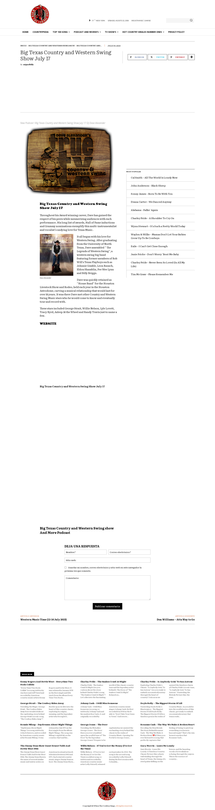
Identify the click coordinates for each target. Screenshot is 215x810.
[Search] (191, 20)
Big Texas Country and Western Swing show (52, 45)
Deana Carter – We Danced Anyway (151, 201)
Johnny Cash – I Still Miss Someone (99, 703)
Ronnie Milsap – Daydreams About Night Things (46, 724)
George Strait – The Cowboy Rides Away (42, 703)
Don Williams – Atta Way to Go (176, 619)
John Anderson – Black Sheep (148, 185)
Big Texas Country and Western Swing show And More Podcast (77, 530)
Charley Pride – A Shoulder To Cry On (152, 218)
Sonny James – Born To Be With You (151, 193)
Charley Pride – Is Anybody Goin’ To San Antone (166, 681)
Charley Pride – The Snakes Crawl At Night (103, 681)
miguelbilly (28, 64)
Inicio (23, 45)
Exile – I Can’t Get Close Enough (149, 246)
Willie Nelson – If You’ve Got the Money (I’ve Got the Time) (106, 747)
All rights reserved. (124, 805)
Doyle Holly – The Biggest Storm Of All (161, 703)
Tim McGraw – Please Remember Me (152, 274)
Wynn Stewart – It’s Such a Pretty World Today (158, 226)
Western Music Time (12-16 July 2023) (43, 619)
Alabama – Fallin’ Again (144, 210)
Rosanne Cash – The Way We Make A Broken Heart (167, 724)
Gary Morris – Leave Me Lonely (157, 745)
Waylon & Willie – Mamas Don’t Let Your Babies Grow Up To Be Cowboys (158, 236)
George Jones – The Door (94, 724)
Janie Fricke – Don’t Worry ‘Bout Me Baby (155, 254)
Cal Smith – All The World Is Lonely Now (154, 177)
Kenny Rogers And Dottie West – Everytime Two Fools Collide (46, 683)
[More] (192, 57)
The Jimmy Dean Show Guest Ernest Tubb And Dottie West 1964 (45, 747)
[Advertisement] (107, 90)
